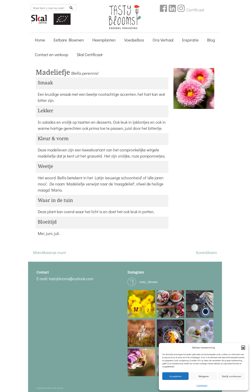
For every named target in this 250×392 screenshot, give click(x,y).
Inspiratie (190, 40)
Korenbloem (206, 252)
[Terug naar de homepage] (125, 18)
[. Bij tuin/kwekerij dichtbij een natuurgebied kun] (141, 333)
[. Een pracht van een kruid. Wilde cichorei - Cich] (199, 304)
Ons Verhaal (163, 40)
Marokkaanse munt (49, 252)
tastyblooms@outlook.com (71, 278)
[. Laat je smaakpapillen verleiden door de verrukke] (170, 333)
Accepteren (175, 376)
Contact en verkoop (51, 54)
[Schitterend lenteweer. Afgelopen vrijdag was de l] (141, 304)
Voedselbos (134, 40)
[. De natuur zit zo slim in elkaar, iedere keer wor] (141, 362)
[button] (243, 347)
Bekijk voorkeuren (231, 376)
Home (40, 40)
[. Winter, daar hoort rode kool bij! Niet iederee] (170, 304)
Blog (211, 40)
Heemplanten (104, 40)
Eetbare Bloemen (69, 40)
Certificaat (195, 9)
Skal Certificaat (90, 54)
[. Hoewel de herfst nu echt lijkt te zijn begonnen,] (199, 333)
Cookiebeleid (201, 385)
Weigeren (203, 376)
